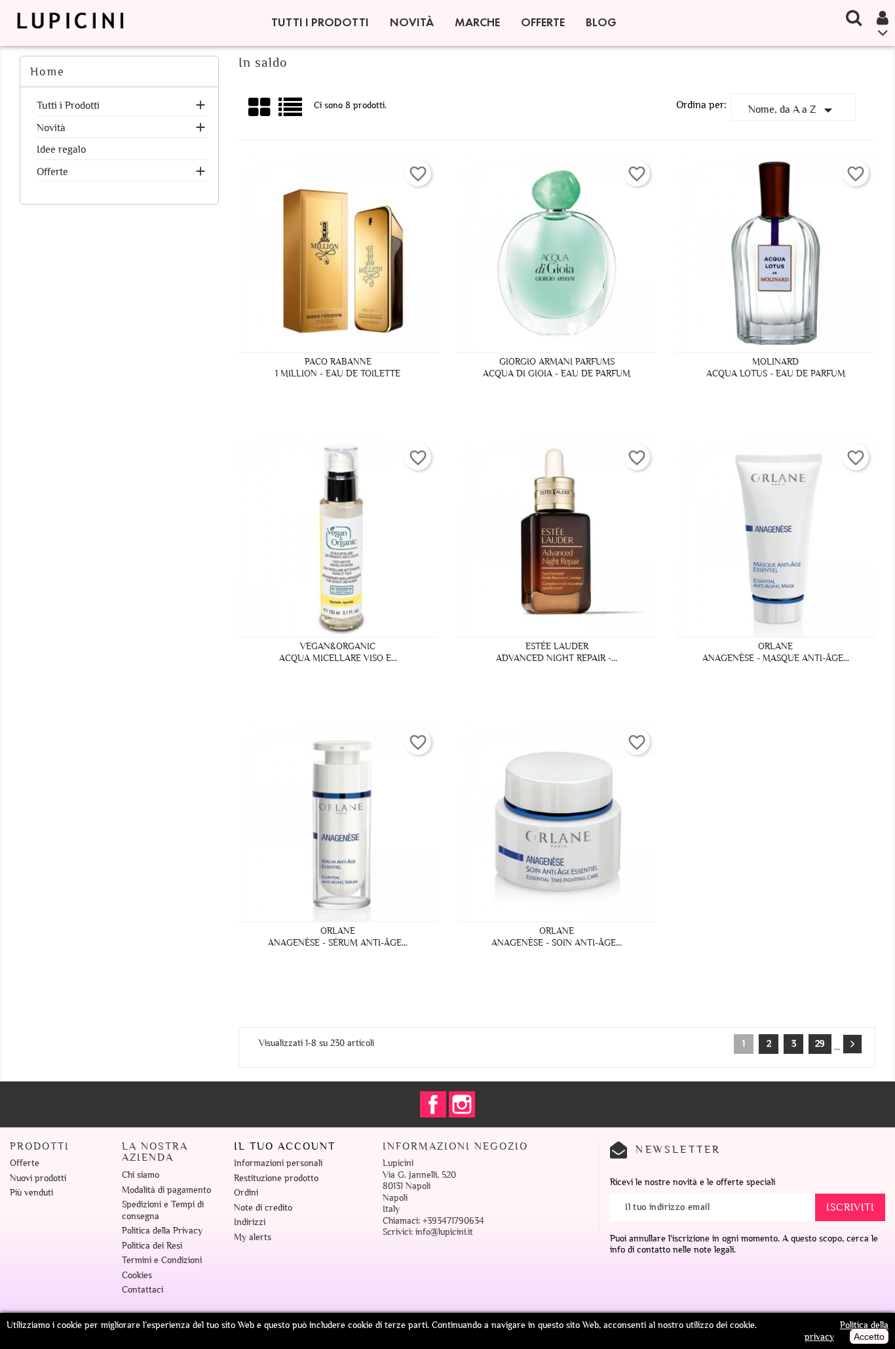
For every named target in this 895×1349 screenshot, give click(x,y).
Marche (477, 22)
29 (820, 1044)
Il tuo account (284, 1146)
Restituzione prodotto (276, 1178)
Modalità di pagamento (166, 1190)
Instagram (462, 1104)
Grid (260, 107)
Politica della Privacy (162, 1231)
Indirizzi (249, 1222)
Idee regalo (61, 149)
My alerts (252, 1237)
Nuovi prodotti (38, 1178)
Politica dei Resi (152, 1246)
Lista (291, 112)
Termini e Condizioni (162, 1260)
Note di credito (263, 1208)
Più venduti (31, 1193)
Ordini (246, 1193)
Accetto (869, 1336)
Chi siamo (140, 1175)
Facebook (433, 1104)
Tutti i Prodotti (320, 22)
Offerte (543, 22)
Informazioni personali (278, 1163)
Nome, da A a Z (793, 110)
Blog (601, 22)
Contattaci (142, 1290)
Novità (412, 22)
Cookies (137, 1275)
